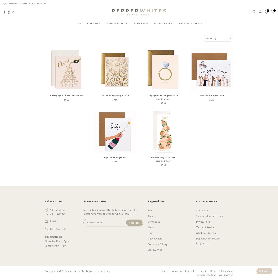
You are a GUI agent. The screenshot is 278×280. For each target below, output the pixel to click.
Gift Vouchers (155, 238)
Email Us (55, 221)
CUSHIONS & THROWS (117, 23)
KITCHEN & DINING (164, 23)
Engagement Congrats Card (163, 95)
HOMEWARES (93, 23)
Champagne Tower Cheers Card (66, 95)
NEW (78, 23)
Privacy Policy (203, 221)
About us (153, 216)
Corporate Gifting (157, 244)
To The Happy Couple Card (115, 95)
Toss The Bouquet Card (211, 95)
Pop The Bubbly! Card (114, 157)
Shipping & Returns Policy (210, 216)
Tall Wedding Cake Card (163, 157)
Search (151, 210)
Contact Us (154, 221)
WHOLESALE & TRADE (190, 23)
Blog (150, 232)
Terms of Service (205, 227)
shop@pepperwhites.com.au (34, 3)
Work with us (155, 249)
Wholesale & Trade (206, 232)
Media (151, 227)
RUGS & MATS (141, 23)
